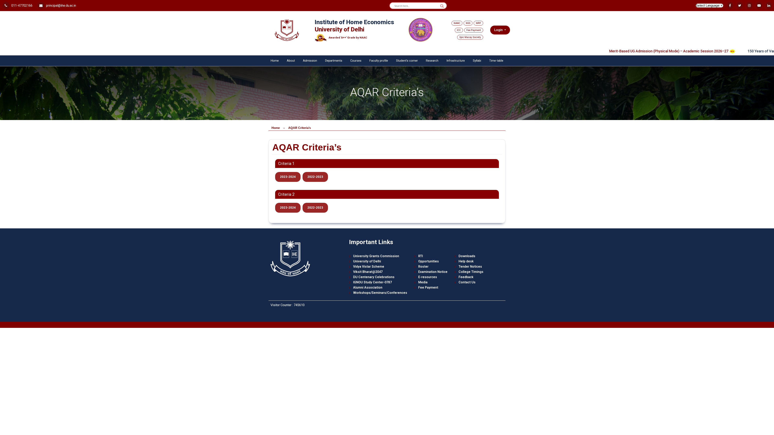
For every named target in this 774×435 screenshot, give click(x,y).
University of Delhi (367, 261)
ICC (459, 30)
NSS (468, 23)
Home (275, 60)
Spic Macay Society (470, 37)
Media (423, 282)
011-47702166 (21, 5)
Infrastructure (455, 60)
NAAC (457, 23)
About (291, 60)
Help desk (466, 261)
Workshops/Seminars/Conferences (380, 293)
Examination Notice (432, 272)
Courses (355, 60)
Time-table (496, 60)
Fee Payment (473, 30)
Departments (333, 60)
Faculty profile (378, 60)
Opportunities (428, 261)
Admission (310, 60)
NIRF (478, 23)
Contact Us (467, 282)
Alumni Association (367, 287)
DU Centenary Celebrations (373, 277)
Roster (423, 266)
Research (432, 60)
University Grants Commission (376, 256)
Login (499, 30)
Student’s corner (407, 60)
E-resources (427, 277)
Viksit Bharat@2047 (368, 272)
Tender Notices (470, 266)
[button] (288, 177)
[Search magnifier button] (442, 6)
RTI (420, 256)
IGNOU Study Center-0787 (372, 282)
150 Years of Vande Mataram (739, 51)
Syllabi (477, 60)
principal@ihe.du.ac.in (60, 5)
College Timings (471, 272)
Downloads (467, 256)
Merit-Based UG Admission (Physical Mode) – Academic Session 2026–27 (637, 51)
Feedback (466, 277)
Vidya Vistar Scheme (368, 266)
